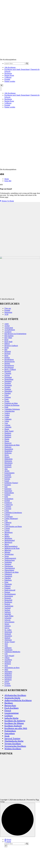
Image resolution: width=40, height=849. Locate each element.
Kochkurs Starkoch (13, 725)
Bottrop (7, 357)
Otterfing (7, 578)
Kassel (6, 481)
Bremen (7, 363)
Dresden (7, 387)
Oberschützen (9, 570)
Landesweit (8, 505)
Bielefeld (7, 351)
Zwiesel (7, 683)
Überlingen (8, 650)
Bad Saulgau (8, 336)
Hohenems (8, 461)
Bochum (7, 353)
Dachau (7, 375)
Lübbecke (7, 522)
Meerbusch (8, 542)
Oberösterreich (9, 568)
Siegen (6, 624)
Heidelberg (8, 451)
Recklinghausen (10, 594)
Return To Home (8, 201)
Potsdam (7, 588)
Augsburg (7, 332)
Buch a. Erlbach (10, 369)
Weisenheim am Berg (11, 668)
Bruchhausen (9, 367)
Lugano (7, 528)
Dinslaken (8, 381)
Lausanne (7, 509)
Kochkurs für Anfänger (14, 720)
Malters (7, 536)
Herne (6, 455)
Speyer (6, 628)
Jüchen (6, 471)
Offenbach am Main (11, 572)
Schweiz (7, 620)
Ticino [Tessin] (9, 642)
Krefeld (7, 501)
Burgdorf (7, 371)
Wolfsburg (8, 676)
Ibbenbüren (8, 463)
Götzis (6, 421)
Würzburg (8, 679)
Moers (6, 544)
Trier (6, 646)
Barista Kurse (9, 75)
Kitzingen (7, 489)
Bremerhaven (9, 365)
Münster (7, 552)
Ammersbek (8, 328)
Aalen (6, 324)
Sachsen (7, 610)
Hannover (7, 443)
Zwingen (7, 685)
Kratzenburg (8, 499)
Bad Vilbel (8, 338)
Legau (6, 511)
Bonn (6, 355)
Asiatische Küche (12, 697)
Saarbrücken (8, 606)
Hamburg (7, 433)
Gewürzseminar (11, 713)
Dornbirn (7, 383)
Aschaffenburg (9, 330)
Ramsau (7, 592)
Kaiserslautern (9, 473)
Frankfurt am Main (11, 403)
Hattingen (7, 447)
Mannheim (8, 538)
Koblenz (7, 495)
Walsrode (7, 662)
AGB (6, 314)
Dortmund (8, 385)
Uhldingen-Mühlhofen (12, 652)
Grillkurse (7, 77)
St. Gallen (7, 630)
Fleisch (7, 710)
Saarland (7, 608)
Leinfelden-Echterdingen (13, 513)
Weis (6, 666)
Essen (6, 399)
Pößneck (7, 586)
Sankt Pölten (8, 616)
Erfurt (6, 395)
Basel (6, 340)
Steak (6, 736)
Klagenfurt (8, 491)
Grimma (7, 425)
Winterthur (8, 674)
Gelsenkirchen (9, 411)
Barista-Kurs (10, 705)
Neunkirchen (9, 554)
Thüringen (8, 640)
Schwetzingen (9, 622)
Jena (6, 469)
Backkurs (8, 703)
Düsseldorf (8, 391)
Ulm (6, 654)
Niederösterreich (10, 558)
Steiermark (8, 632)
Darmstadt (8, 377)
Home (6, 179)
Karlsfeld (7, 475)
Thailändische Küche (13, 741)
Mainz (6, 534)
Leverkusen (8, 516)
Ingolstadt (7, 465)
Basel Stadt (8, 342)
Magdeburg (8, 532)
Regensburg (8, 596)
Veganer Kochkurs (12, 743)
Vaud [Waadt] (9, 656)
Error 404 (7, 181)
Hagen (6, 429)
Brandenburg (9, 359)
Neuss (6, 556)
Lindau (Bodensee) (11, 518)
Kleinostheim (9, 493)
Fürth (6, 407)
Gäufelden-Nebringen (12, 409)
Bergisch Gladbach (11, 346)
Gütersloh (7, 427)
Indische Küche (11, 718)
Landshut (7, 507)
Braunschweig (9, 361)
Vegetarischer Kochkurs (15, 746)
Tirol (6, 644)
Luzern (6, 530)
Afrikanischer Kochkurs (15, 695)
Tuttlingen (8, 648)
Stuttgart (7, 638)
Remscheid (8, 600)
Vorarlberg (8, 660)
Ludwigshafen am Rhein (13, 526)
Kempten (7, 485)
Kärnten (7, 479)
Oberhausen (8, 566)
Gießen (7, 415)
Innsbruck (7, 467)
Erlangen (7, 397)
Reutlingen (8, 602)
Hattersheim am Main (12, 445)
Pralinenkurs (10, 731)
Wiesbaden (8, 672)
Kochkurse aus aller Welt (15, 728)
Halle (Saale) (9, 431)
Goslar (6, 417)
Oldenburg (8, 574)
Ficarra (6, 401)
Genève (7, 413)
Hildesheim (8, 459)
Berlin (6, 348)
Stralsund (7, 634)
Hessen (7, 457)
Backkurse (8, 73)
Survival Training (12, 738)
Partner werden (9, 81)
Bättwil (7, 344)
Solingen (7, 626)
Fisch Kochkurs (11, 708)
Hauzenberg (8, 449)
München (7, 550)
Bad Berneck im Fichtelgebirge (15, 334)
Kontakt (7, 79)
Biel (5, 350)
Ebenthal (7, 393)
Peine (6, 582)
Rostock (7, 604)
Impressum (8, 312)
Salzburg (7, 612)
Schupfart (7, 618)
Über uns (7, 308)
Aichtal (7, 326)
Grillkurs (8, 715)
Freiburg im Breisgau (11, 405)
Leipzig (7, 514)
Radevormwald (9, 590)
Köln (6, 497)
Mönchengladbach (10, 546)
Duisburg (7, 389)
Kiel (5, 487)
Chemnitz (7, 373)
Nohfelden (8, 562)
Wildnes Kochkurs (12, 748)
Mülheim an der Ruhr (12, 548)
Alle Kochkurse (10, 67)
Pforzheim (8, 584)
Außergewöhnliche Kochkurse (18, 700)
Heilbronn (8, 453)
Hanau (6, 441)
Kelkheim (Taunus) (11, 483)
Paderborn (8, 580)
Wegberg (7, 664)
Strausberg (8, 636)
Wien (6, 670)
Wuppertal (8, 677)
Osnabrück (8, 576)
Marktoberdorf (9, 540)
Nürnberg (7, 564)
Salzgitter (7, 614)
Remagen (7, 598)
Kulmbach (8, 503)
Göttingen (7, 419)
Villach (6, 658)
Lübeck (7, 524)
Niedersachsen (9, 560)
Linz (6, 520)
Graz (6, 423)
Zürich (6, 681)
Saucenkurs (9, 733)
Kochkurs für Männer (14, 723)
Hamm (6, 439)
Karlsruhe (7, 477)
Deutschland (8, 379)
